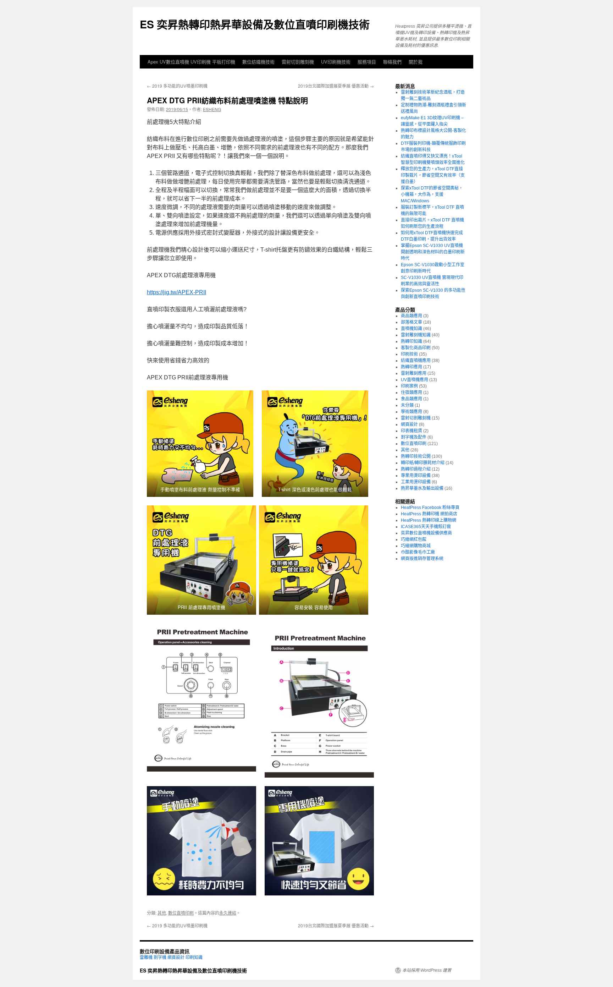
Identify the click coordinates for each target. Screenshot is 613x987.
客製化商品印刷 (416, 347)
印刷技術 (409, 354)
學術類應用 (411, 411)
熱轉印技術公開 (416, 456)
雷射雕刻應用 (413, 373)
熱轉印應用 (411, 366)
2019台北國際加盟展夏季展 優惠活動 (336, 86)
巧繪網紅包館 (413, 539)
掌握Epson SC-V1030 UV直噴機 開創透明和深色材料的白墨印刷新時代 (433, 252)
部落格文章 (411, 322)
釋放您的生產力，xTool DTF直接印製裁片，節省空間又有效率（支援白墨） (433, 175)
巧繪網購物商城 (416, 545)
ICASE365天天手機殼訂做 (426, 526)
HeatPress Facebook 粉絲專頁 (430, 507)
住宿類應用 (411, 392)
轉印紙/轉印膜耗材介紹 (422, 462)
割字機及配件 (413, 437)
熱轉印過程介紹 (416, 469)
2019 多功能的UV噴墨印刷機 (177, 86)
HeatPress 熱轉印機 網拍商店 (429, 513)
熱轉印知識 (411, 341)
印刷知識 (194, 957)
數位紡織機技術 (258, 61)
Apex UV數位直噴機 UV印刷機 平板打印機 (191, 61)
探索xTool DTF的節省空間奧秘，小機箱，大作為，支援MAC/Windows (432, 194)
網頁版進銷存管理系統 (422, 558)
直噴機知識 (411, 328)
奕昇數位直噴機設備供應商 (426, 533)
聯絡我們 (392, 61)
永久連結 (227, 913)
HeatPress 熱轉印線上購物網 (428, 520)
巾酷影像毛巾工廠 (418, 552)
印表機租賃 (411, 430)
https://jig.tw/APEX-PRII (176, 292)
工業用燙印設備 (416, 481)
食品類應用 (411, 398)
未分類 (407, 405)
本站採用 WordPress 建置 (426, 970)
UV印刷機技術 (335, 61)
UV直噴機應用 (414, 379)
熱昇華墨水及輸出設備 (422, 488)
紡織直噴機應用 (416, 360)
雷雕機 (146, 957)
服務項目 (367, 61)
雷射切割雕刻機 (298, 61)
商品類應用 (411, 315)
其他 (162, 913)
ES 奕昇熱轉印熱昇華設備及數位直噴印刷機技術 (255, 24)
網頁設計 (409, 424)
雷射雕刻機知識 (416, 335)
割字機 (160, 957)
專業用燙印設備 (416, 475)
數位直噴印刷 (181, 913)
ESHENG (212, 109)
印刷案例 (409, 386)
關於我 (416, 61)
